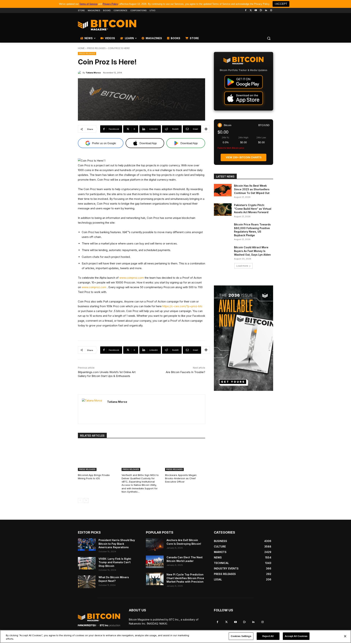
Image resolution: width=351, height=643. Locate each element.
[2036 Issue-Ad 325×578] (243, 338)
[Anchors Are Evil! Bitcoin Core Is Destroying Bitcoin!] (155, 544)
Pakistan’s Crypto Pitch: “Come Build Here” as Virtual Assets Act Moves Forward (252, 208)
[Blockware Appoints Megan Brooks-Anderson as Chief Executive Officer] (185, 457)
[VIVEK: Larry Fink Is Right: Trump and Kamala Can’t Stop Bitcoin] (87, 563)
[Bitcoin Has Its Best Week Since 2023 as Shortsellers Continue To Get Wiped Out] (223, 190)
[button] (268, 38)
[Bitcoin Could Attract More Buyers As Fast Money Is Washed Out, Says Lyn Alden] (223, 252)
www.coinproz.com (131, 277)
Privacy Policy (110, 4)
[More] (206, 129)
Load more (242, 265)
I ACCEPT (281, 3)
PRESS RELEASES (96, 48)
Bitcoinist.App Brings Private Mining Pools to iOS (94, 477)
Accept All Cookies (296, 636)
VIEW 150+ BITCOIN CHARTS (243, 157)
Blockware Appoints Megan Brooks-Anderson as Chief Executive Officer (181, 478)
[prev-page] (80, 500)
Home (81, 48)
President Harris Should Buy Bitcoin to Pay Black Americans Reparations (117, 544)
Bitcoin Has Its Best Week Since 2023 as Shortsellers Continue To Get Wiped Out (251, 189)
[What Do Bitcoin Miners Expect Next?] (87, 581)
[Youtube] (256, 10)
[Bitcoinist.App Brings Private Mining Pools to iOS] (98, 457)
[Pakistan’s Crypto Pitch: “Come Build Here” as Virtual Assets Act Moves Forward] (223, 209)
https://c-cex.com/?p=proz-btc (182, 306)
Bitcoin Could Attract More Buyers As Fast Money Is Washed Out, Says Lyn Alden (252, 251)
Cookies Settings (241, 636)
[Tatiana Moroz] (80, 72)
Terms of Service (88, 4)
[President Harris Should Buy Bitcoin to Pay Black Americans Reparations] (87, 544)
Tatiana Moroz (93, 72)
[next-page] (86, 500)
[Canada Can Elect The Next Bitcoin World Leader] (155, 562)
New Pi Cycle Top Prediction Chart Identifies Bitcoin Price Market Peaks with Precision (185, 578)
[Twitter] (251, 10)
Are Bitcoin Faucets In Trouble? (185, 372)
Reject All (268, 636)
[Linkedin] (266, 10)
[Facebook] (246, 10)
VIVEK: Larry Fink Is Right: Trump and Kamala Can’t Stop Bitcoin (115, 562)
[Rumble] (261, 10)
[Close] (345, 636)
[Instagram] (271, 10)
